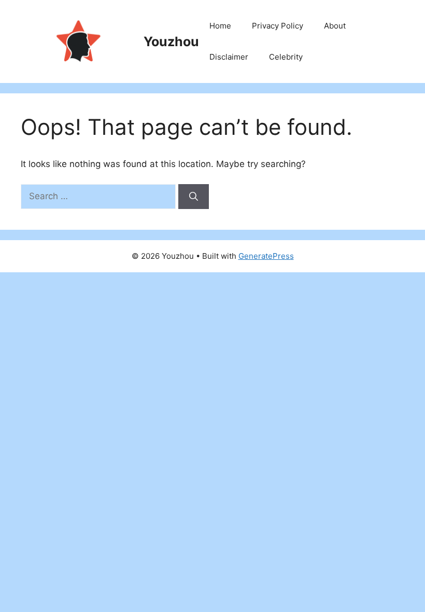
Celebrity (286, 57)
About (335, 26)
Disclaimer (228, 57)
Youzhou (171, 41)
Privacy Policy (277, 26)
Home (220, 26)
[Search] (193, 196)
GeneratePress (266, 256)
